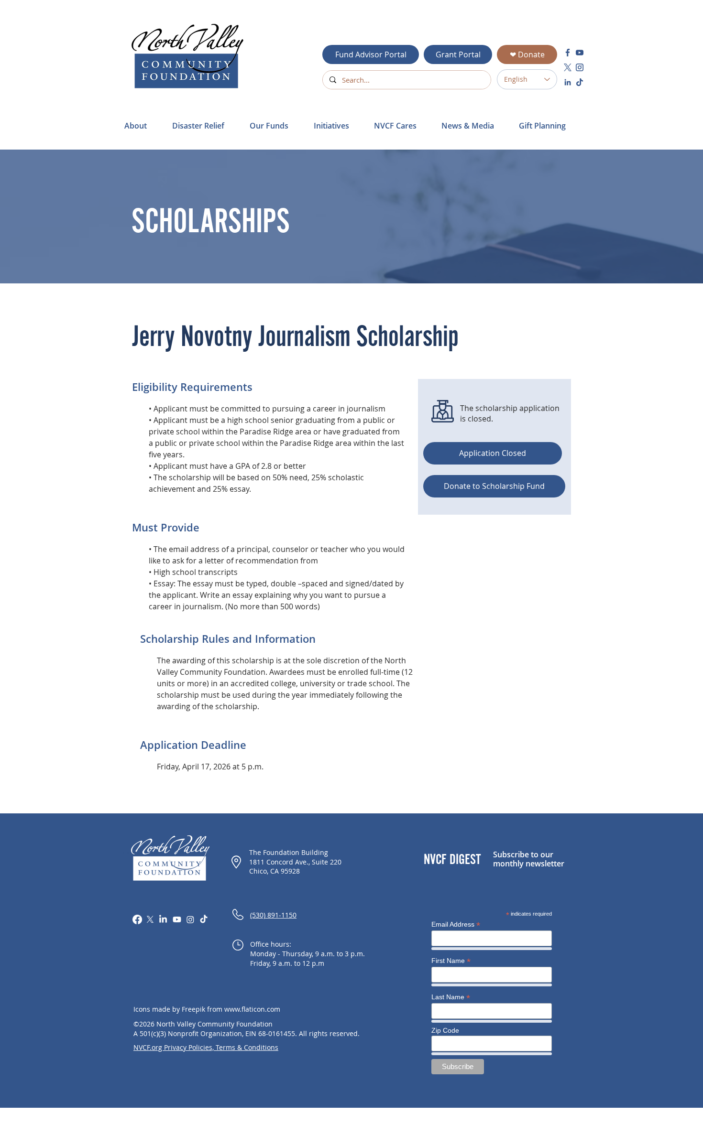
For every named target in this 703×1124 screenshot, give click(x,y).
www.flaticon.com (252, 1009)
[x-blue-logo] (567, 67)
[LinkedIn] (163, 919)
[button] (203, 126)
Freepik (193, 1009)
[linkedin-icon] (567, 82)
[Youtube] (177, 919)
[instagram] (579, 67)
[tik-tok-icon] (579, 82)
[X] (150, 919)
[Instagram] (190, 919)
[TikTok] (204, 919)
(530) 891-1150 (273, 914)
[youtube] (579, 52)
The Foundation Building (288, 852)
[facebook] (567, 52)
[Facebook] (137, 919)
